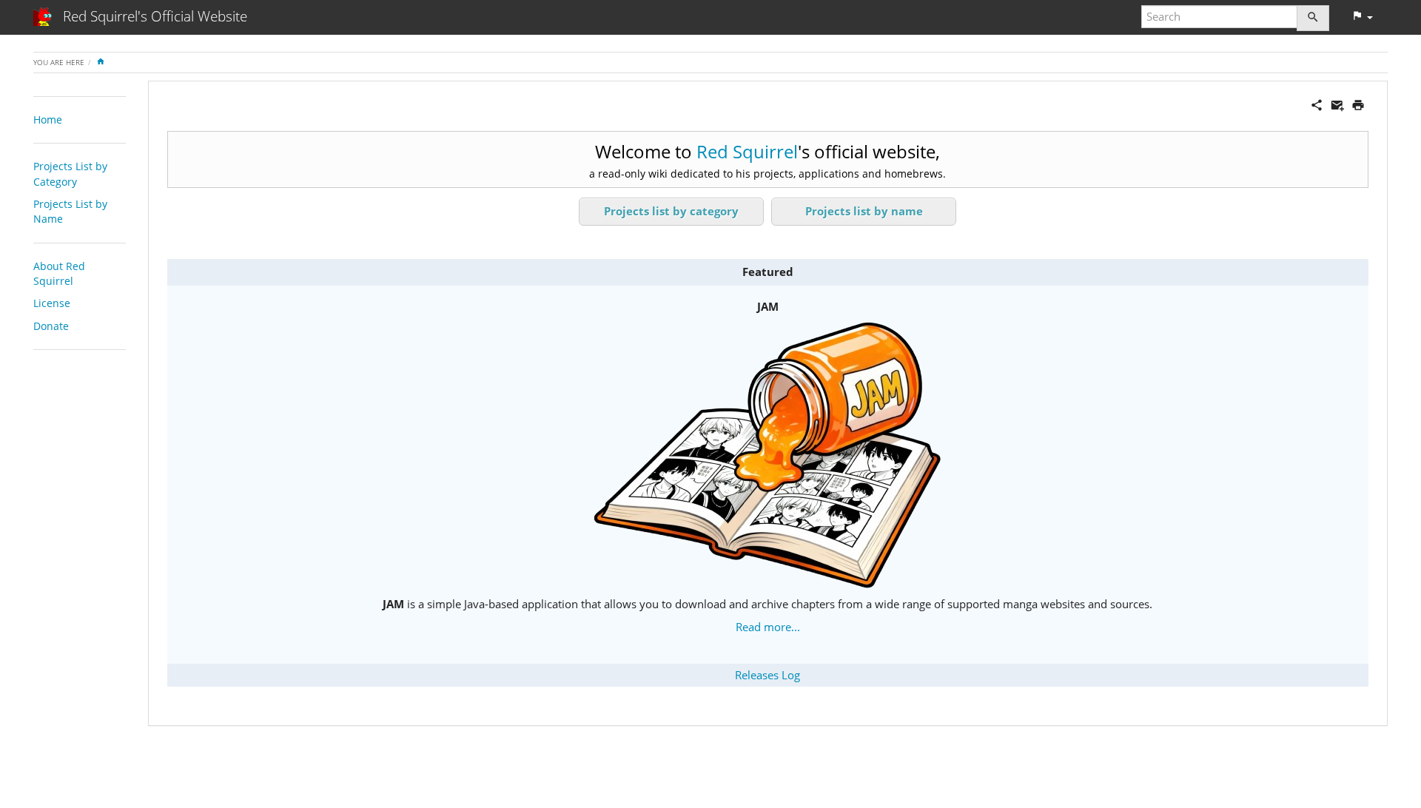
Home (47, 119)
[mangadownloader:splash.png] (767, 455)
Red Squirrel (747, 151)
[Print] (1358, 103)
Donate (51, 326)
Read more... (768, 626)
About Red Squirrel (59, 273)
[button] (1362, 16)
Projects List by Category (70, 173)
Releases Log (767, 674)
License (51, 303)
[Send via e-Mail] (1337, 103)
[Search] (1313, 18)
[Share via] (1316, 103)
